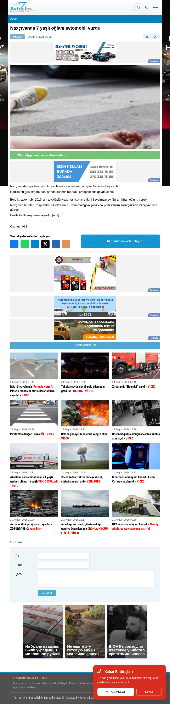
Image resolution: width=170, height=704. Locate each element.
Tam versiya (20, 697)
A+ (156, 36)
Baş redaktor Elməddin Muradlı (46, 697)
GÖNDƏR (47, 593)
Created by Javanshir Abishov (83, 697)
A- (147, 36)
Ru (147, 7)
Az (138, 7)
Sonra (149, 691)
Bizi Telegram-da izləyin (124, 241)
